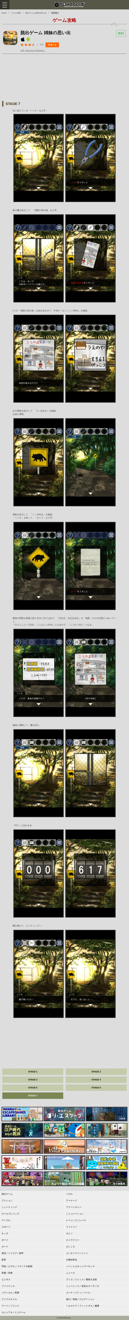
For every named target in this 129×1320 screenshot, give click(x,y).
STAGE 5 (32, 1087)
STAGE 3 (32, 1079)
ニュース (70, 1273)
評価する (52, 45)
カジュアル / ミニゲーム (13, 1312)
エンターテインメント (77, 1253)
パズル (69, 1194)
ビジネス (6, 1279)
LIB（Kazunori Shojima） (33, 50)
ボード (5, 1240)
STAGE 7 (55, 13)
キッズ (5, 1233)
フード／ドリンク (10, 1305)
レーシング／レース (76, 1220)
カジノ (69, 1233)
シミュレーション (75, 1213)
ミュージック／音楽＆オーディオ (82, 1286)
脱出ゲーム (7, 1194)
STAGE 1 (32, 1071)
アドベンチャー (73, 1207)
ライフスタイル (9, 1299)
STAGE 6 (96, 1087)
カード (5, 1246)
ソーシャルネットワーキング (80, 1266)
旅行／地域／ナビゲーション (80, 1299)
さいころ (70, 1246)
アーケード (71, 1200)
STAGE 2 (96, 1071)
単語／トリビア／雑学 (13, 1253)
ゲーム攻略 (16, 13)
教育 (4, 1259)
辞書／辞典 (7, 1273)
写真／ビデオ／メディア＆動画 (17, 1266)
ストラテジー (72, 1240)
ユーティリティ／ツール (78, 1292)
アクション (7, 1200)
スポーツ (6, 1227)
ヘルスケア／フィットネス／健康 (82, 1305)
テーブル (6, 1220)
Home (4, 13)
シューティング (9, 1207)
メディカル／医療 (10, 1292)
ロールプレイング (10, 1213)
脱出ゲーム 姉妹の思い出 (36, 13)
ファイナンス (8, 1286)
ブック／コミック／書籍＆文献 (81, 1279)
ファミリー (71, 1227)
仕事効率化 (71, 1259)
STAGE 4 (96, 1079)
